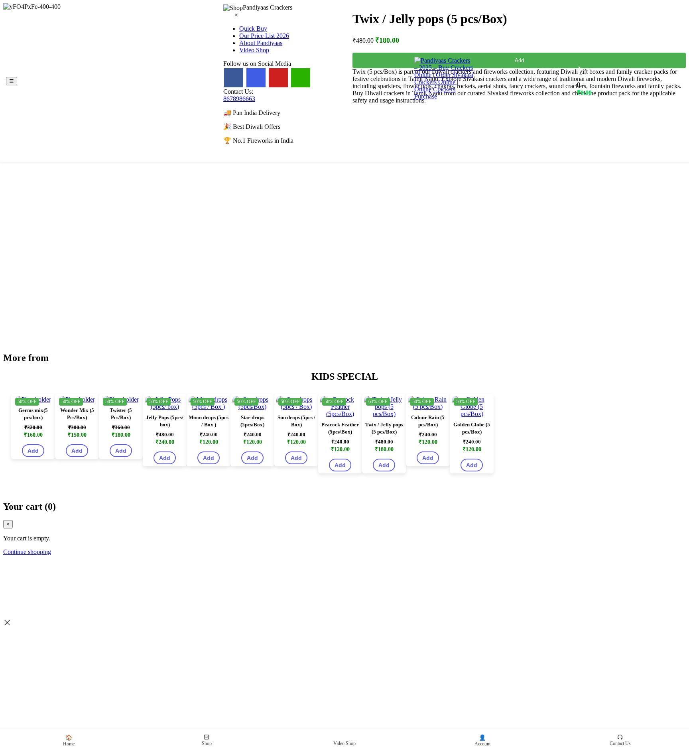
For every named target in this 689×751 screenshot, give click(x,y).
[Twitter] (256, 77)
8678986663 (239, 98)
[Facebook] (233, 77)
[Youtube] (278, 77)
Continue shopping (27, 551)
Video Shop (254, 50)
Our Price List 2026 (264, 35)
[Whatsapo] (300, 77)
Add (33, 450)
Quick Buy (253, 28)
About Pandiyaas (260, 42)
